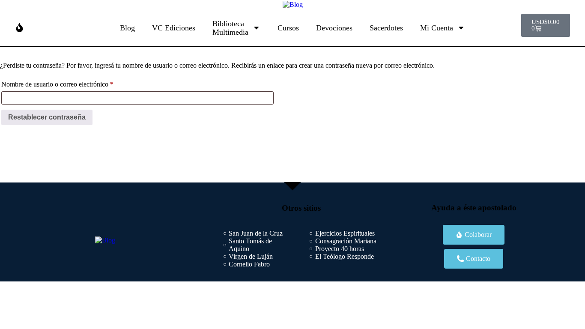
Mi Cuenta (436, 28)
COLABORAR (44, 28)
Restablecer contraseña (47, 117)
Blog (127, 28)
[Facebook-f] (278, 159)
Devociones (334, 28)
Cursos (288, 28)
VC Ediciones (173, 28)
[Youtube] (307, 159)
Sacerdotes (386, 28)
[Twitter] (249, 159)
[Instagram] (335, 159)
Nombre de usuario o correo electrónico (71, 83)
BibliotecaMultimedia (230, 27)
